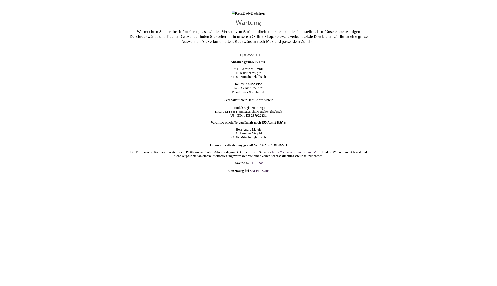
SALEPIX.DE (259, 171)
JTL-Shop (257, 163)
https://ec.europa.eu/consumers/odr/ (296, 152)
